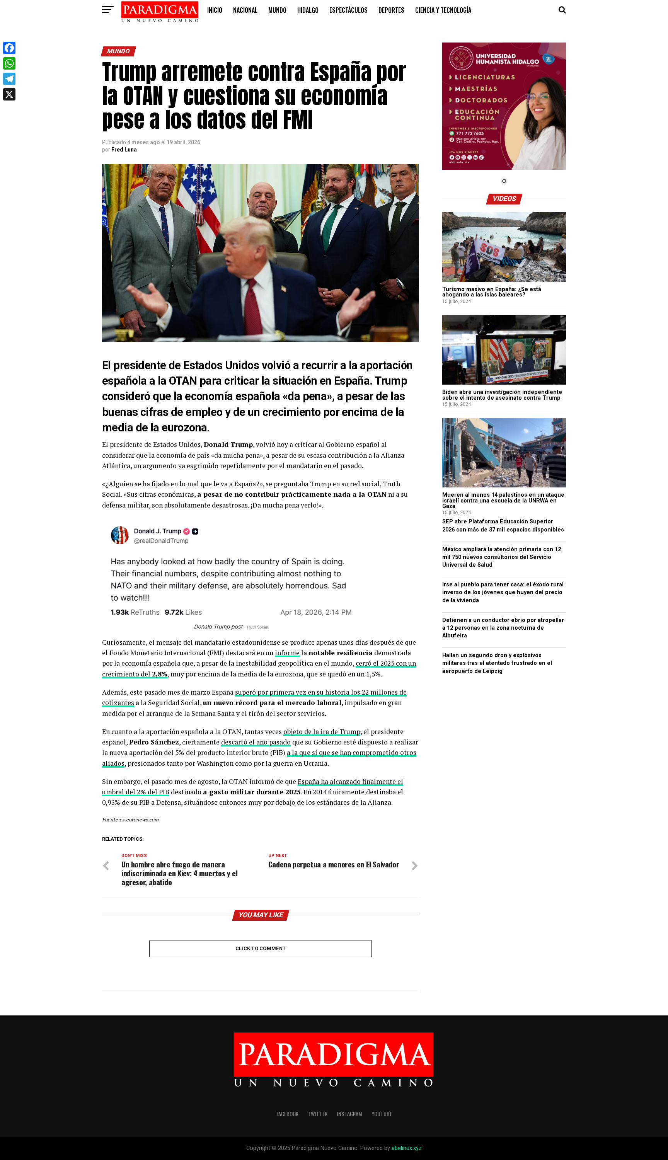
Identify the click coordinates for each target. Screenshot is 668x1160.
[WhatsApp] (9, 63)
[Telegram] (9, 79)
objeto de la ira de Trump (321, 731)
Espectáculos (348, 10)
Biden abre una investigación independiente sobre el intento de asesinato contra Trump (502, 395)
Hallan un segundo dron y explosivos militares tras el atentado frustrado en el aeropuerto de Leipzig (497, 663)
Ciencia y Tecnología (443, 10)
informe (287, 652)
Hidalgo (308, 10)
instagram (349, 1114)
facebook (287, 1114)
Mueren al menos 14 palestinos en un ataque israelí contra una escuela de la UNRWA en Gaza (503, 500)
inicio (214, 10)
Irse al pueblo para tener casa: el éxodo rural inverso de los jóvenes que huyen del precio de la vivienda (503, 592)
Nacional (245, 10)
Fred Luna (124, 149)
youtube (381, 1114)
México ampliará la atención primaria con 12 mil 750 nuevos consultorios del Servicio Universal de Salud (501, 557)
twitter (317, 1114)
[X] (9, 94)
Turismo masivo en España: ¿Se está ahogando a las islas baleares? (491, 292)
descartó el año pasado (256, 742)
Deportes (391, 10)
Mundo (277, 10)
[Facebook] (9, 48)
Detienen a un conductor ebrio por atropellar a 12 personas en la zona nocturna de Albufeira (503, 628)
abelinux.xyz (407, 1148)
